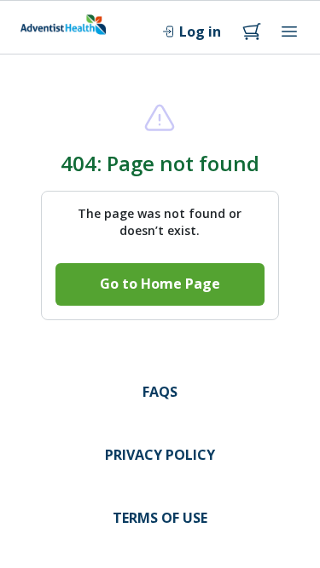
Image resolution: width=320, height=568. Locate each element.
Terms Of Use (160, 517)
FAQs (160, 391)
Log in (200, 31)
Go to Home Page (160, 283)
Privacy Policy (160, 454)
